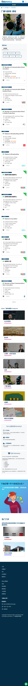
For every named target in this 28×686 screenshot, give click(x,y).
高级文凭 (6, 56)
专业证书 (18, 56)
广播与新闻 (13, 7)
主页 (3, 566)
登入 (3, 571)
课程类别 (4, 588)
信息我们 (5, 609)
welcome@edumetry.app (9, 604)
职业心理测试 (5, 581)
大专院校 (4, 591)
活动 (3, 583)
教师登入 (4, 576)
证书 (5, 53)
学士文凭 (12, 56)
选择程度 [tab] (5, 48)
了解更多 (8, 80)
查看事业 (4, 594)
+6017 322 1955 (7, 606)
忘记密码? (4, 574)
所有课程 (4, 586)
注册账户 (4, 569)
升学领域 (7, 7)
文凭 (18, 53)
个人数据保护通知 (17, 616)
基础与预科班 (11, 53)
